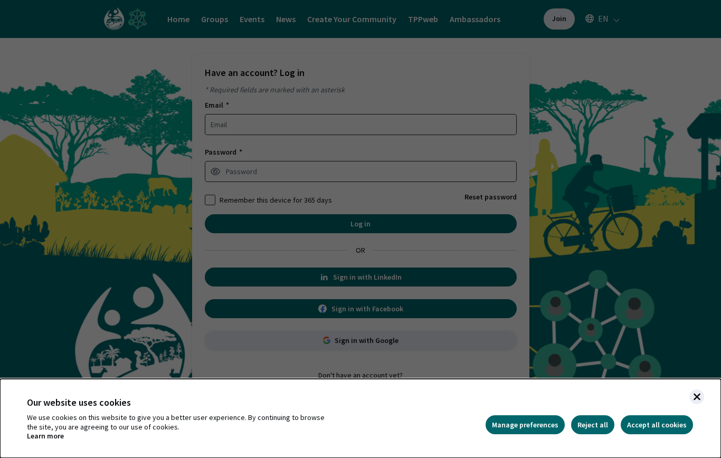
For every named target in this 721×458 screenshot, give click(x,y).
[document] (360, 418)
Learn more (45, 436)
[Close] (696, 396)
